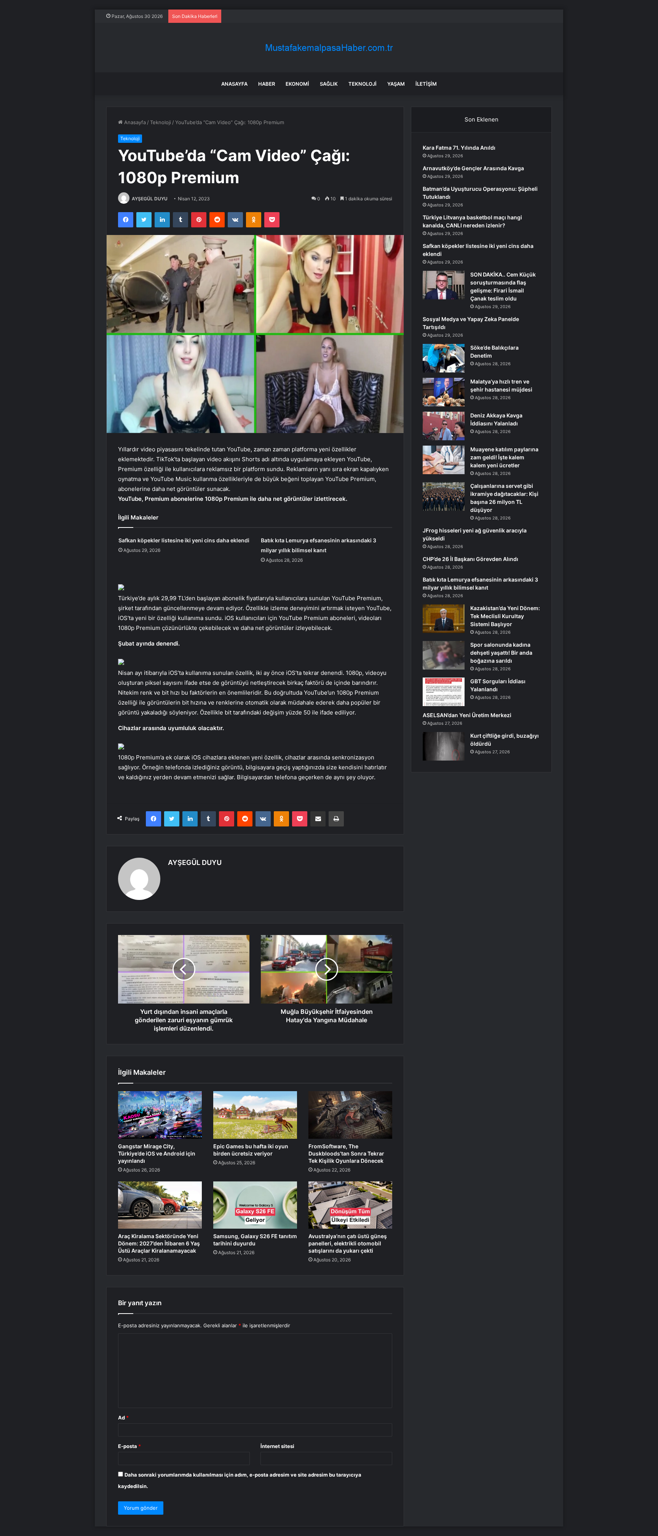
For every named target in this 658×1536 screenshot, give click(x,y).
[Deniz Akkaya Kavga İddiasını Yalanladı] (444, 426)
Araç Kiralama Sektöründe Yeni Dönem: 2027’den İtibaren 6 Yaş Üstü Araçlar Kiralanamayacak (159, 1243)
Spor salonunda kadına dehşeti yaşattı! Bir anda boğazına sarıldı (501, 652)
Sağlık (329, 84)
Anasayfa (234, 84)
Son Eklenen (481, 119)
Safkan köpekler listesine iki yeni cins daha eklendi (183, 540)
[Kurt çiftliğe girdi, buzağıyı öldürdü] (444, 746)
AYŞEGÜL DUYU (150, 198)
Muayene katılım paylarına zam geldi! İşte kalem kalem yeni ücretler (504, 457)
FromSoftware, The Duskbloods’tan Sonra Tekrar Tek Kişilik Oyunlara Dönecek (346, 1153)
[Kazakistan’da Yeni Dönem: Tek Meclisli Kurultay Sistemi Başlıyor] (444, 618)
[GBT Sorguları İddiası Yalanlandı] (444, 692)
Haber (266, 84)
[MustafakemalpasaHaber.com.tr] (329, 47)
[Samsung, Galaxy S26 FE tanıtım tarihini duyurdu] (255, 1205)
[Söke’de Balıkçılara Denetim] (444, 358)
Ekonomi (297, 84)
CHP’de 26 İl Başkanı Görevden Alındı (470, 559)
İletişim (426, 84)
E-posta (129, 1446)
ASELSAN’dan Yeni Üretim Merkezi (467, 715)
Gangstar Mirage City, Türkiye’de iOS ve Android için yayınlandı (156, 1153)
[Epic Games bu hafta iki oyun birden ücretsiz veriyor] (255, 1114)
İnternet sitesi (277, 1446)
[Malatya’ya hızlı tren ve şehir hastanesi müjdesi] (444, 392)
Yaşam (396, 84)
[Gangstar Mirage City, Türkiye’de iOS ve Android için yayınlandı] (160, 1114)
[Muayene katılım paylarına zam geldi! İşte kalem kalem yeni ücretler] (444, 460)
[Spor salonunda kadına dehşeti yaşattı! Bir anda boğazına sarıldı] (444, 655)
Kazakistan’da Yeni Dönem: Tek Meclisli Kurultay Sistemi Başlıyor (505, 616)
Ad (123, 1418)
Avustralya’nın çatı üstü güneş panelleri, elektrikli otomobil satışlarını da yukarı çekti (347, 1243)
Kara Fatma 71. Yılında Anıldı (459, 147)
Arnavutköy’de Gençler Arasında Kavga (473, 168)
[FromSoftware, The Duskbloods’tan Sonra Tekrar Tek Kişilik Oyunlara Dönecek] (350, 1114)
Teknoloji (362, 84)
